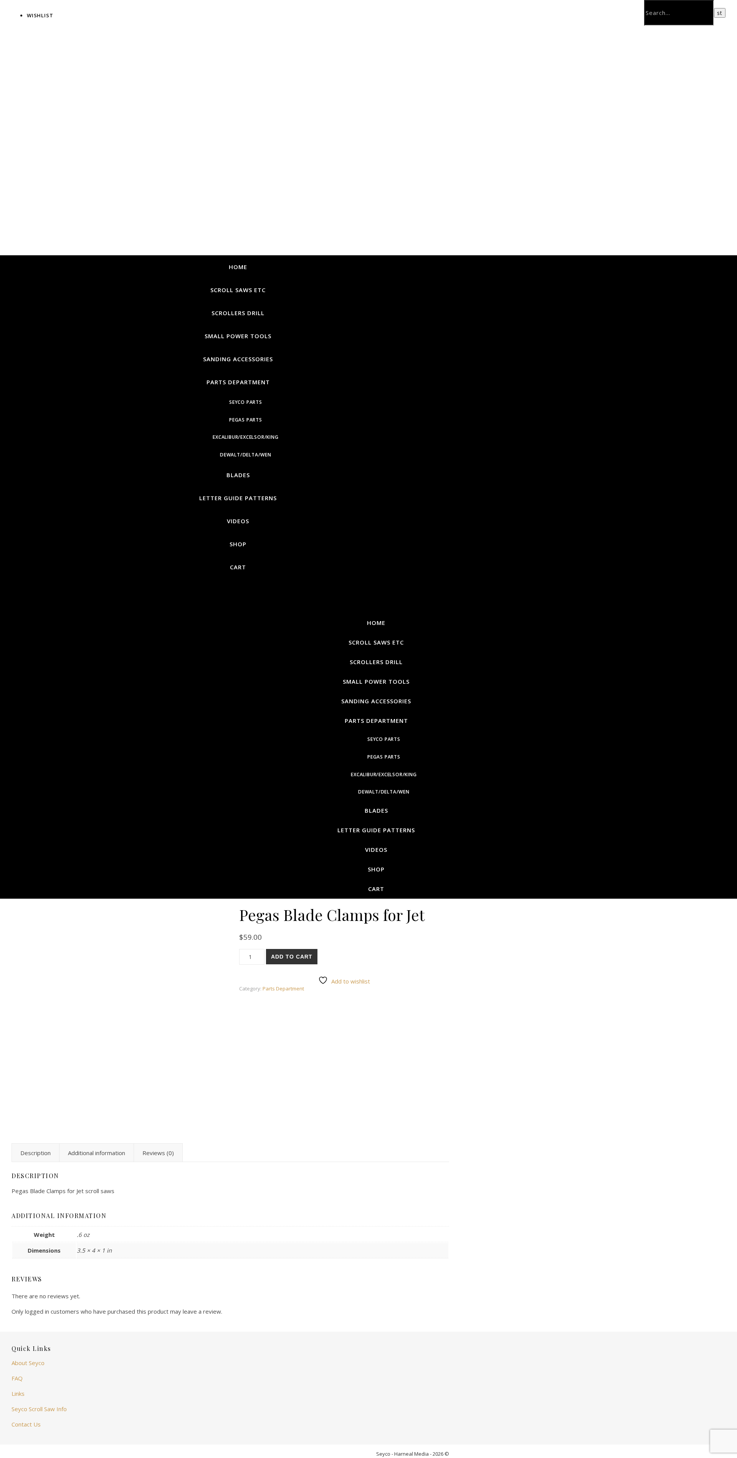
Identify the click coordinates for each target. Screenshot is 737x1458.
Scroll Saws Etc (238, 290)
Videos (238, 521)
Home (238, 267)
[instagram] (442, 9)
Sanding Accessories (238, 359)
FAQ (17, 1378)
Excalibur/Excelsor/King (245, 437)
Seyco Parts (245, 402)
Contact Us (26, 1424)
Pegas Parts (245, 420)
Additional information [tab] (96, 1153)
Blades (238, 475)
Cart (238, 567)
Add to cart (291, 957)
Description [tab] (35, 1153)
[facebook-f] (437, 9)
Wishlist (40, 15)
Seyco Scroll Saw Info (39, 1409)
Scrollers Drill (238, 313)
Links (18, 1393)
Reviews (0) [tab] (158, 1153)
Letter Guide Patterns (238, 498)
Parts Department (238, 382)
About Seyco (28, 1363)
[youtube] (447, 9)
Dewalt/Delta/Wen (245, 454)
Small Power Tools (238, 336)
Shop (238, 544)
